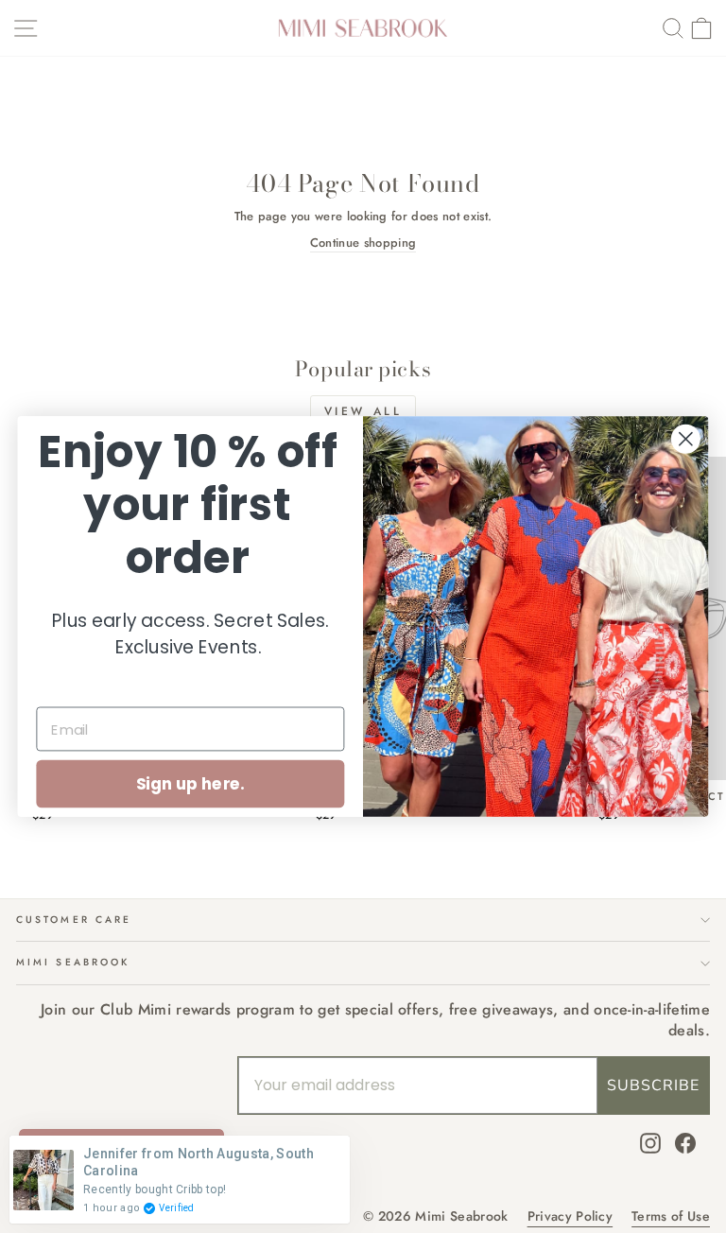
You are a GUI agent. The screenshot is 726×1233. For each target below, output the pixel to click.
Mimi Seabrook (73, 962)
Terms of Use (670, 1216)
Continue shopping (363, 243)
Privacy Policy (570, 1216)
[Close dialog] (685, 439)
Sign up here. (190, 783)
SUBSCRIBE (653, 1085)
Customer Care (73, 919)
